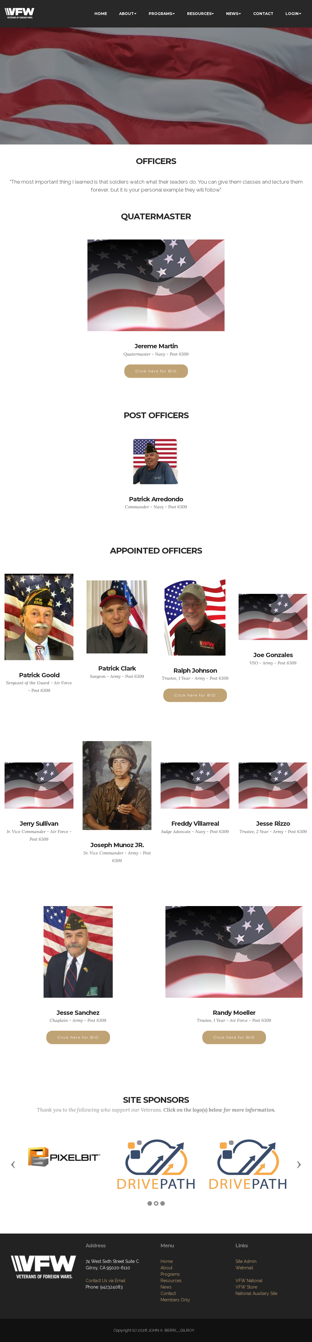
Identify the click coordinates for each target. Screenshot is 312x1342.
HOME (100, 13)
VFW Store (246, 1287)
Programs (170, 1274)
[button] (13, 1164)
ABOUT (126, 13)
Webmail (244, 1267)
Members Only (175, 1299)
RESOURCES (199, 13)
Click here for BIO (156, 371)
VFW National (249, 1280)
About (166, 1267)
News (166, 1287)
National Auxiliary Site (256, 1293)
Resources (171, 1280)
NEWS (232, 13)
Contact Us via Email (106, 1280)
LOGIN (292, 13)
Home (167, 1261)
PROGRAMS (160, 13)
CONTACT (263, 13)
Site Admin (246, 1261)
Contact (168, 1293)
